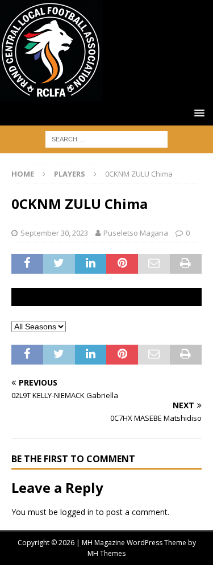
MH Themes (106, 553)
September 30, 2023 (54, 233)
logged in (77, 512)
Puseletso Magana (135, 233)
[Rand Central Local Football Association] (51, 94)
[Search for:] (106, 138)
